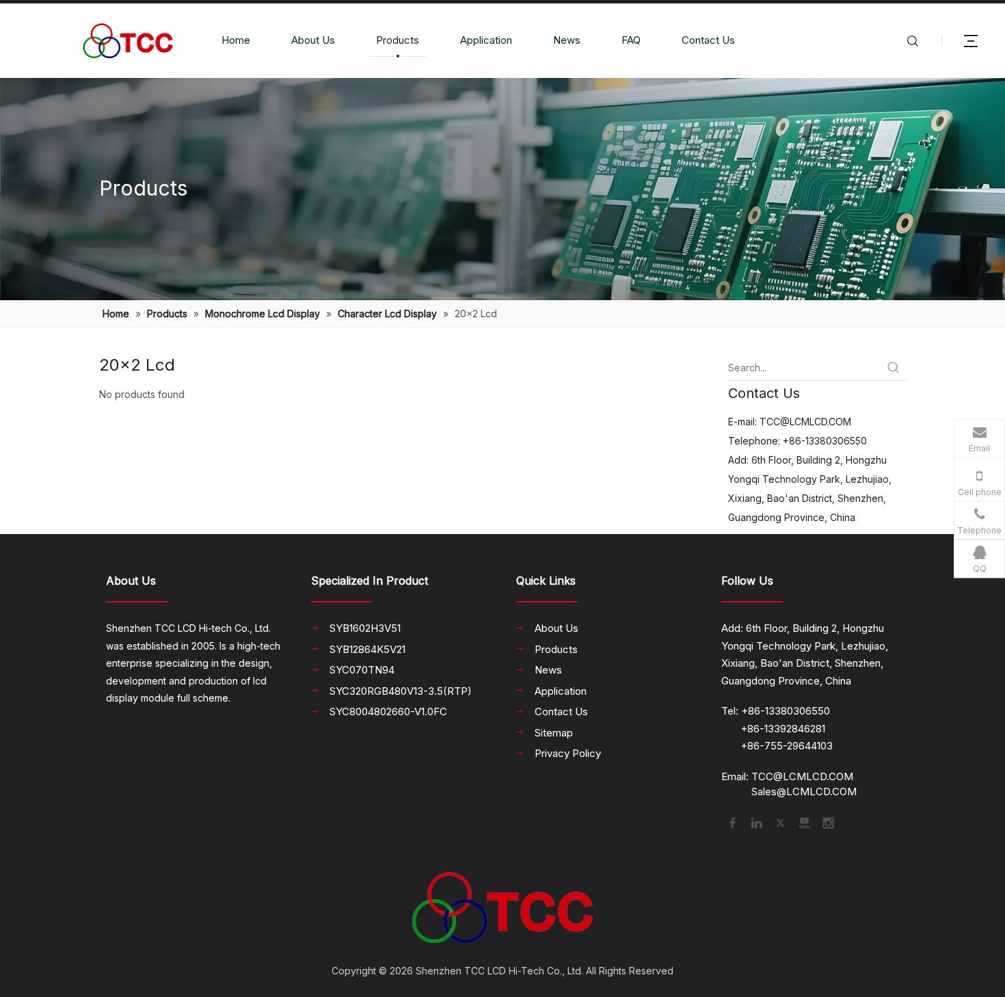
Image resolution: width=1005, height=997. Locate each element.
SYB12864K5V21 (367, 649)
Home (236, 40)
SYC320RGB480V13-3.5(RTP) (401, 690)
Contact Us (708, 40)
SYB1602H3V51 (365, 628)
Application (486, 40)
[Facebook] (731, 821)
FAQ (631, 40)
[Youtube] (803, 821)
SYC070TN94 (362, 669)
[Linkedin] (755, 821)
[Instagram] (827, 821)
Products (397, 40)
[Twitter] (779, 821)
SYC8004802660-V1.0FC (388, 711)
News (566, 40)
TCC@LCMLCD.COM (805, 421)
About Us (313, 40)
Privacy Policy (568, 753)
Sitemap (554, 732)
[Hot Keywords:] (893, 368)
